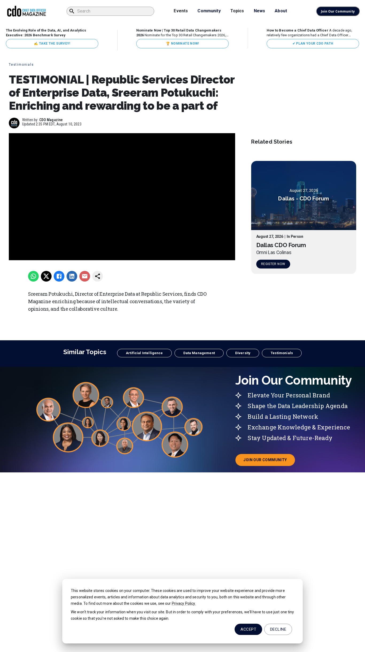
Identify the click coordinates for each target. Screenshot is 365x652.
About (281, 10)
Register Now (273, 264)
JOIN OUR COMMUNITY (269, 461)
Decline (278, 629)
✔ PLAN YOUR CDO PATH (313, 43)
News (259, 10)
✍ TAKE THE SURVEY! (52, 43)
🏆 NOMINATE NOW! (182, 43)
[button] (144, 353)
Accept (248, 629)
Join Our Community (338, 11)
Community (208, 10)
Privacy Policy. (184, 603)
